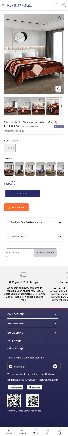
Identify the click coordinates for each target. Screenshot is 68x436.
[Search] (58, 5)
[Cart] (64, 5)
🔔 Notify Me (16, 207)
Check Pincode (45, 252)
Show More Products (10, 182)
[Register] (55, 366)
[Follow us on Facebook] (10, 349)
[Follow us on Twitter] (22, 349)
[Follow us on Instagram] (16, 349)
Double (10, 148)
